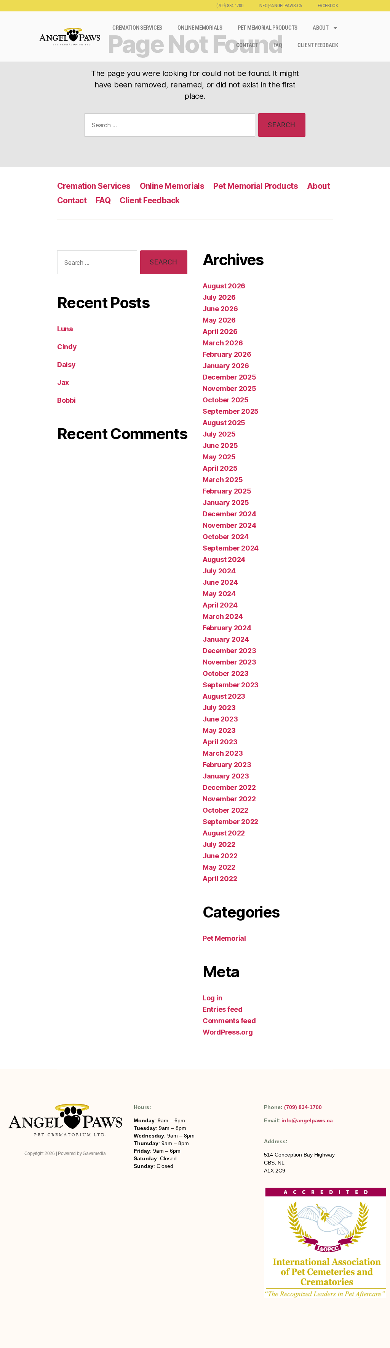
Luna (65, 329)
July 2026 (219, 297)
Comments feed (229, 1021)
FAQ (277, 45)
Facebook (328, 5)
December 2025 (229, 377)
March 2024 (223, 616)
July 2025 (219, 434)
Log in (212, 998)
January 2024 (226, 639)
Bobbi (66, 400)
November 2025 (229, 388)
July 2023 (219, 708)
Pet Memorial (224, 938)
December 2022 (229, 787)
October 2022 (225, 810)
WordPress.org (228, 1032)
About (321, 27)
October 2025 (226, 400)
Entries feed (223, 1009)
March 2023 (223, 753)
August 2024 (224, 559)
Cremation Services (137, 27)
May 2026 (219, 320)
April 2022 (220, 879)
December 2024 (229, 514)
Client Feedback (317, 45)
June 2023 (220, 719)
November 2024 (229, 525)
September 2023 (231, 685)
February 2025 (227, 491)
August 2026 (224, 286)
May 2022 (219, 867)
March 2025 (223, 480)
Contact (247, 45)
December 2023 (229, 651)
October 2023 (226, 673)
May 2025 (219, 457)
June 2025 (220, 445)
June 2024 (220, 582)
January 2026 (226, 366)
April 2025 (220, 468)
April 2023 (220, 742)
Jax (63, 382)
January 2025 (226, 502)
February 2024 (227, 628)
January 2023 (226, 776)
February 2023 (227, 765)
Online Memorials (199, 27)
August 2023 (224, 696)
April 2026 (220, 331)
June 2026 (220, 309)
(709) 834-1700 (229, 5)
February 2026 (227, 354)
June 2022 (220, 856)
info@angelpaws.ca (280, 5)
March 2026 (223, 343)
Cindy (67, 347)
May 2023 (219, 730)
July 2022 (219, 844)
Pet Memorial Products (267, 27)
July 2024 (219, 571)
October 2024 (226, 537)
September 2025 (231, 411)
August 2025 (224, 423)
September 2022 (230, 822)
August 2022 (224, 833)
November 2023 (229, 662)
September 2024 (231, 548)
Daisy (66, 365)
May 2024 (219, 594)
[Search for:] (168, 126)
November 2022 (229, 799)
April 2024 (220, 605)
